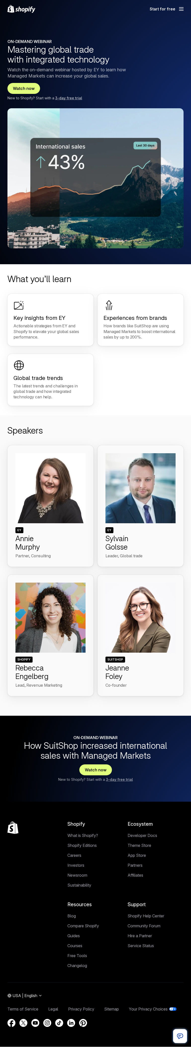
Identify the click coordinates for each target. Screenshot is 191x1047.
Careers (74, 855)
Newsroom (77, 875)
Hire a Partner (140, 935)
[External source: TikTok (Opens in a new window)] (59, 1023)
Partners (135, 865)
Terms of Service (22, 1009)
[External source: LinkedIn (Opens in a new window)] (71, 1023)
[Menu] (181, 9)
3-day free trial (68, 98)
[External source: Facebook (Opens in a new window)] (11, 1023)
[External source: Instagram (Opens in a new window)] (47, 1023)
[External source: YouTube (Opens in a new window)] (35, 1023)
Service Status (141, 945)
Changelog (77, 965)
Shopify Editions (82, 845)
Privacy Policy (81, 1009)
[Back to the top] (12, 828)
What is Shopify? (82, 835)
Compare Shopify (83, 925)
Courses (74, 945)
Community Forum (144, 925)
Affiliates (135, 875)
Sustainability (79, 885)
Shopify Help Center (146, 915)
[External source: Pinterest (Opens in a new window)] (83, 1023)
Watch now (24, 88)
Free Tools (77, 955)
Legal (53, 1009)
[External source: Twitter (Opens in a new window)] (23, 1023)
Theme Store (139, 845)
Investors (75, 865)
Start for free (162, 8)
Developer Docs (142, 835)
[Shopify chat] (180, 1036)
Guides (73, 935)
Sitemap (111, 1009)
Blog (71, 915)
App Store (137, 855)
